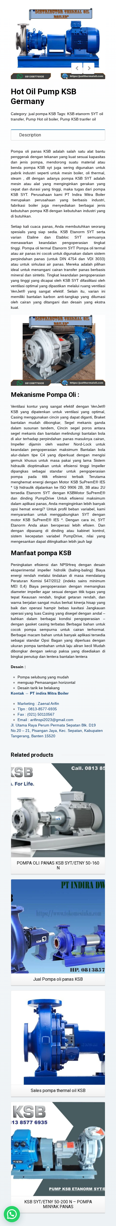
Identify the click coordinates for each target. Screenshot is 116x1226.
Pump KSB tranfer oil (78, 119)
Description (30, 135)
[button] (12, 1214)
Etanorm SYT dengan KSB (50, 493)
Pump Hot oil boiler (42, 119)
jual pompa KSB (42, 114)
